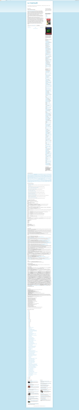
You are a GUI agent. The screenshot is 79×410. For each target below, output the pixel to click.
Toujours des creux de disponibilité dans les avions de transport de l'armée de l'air (48, 118)
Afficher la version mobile (35, 28)
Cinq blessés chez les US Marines (31, 360)
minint (30, 180)
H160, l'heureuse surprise (48, 140)
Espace (48, 175)
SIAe (30, 177)
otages (43, 180)
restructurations (29, 181)
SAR (29, 177)
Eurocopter (51, 175)
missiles (31, 180)
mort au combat (33, 180)
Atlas (43, 174)
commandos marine (36, 178)
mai (28, 324)
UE (39, 177)
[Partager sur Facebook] (38, 25)
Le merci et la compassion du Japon (31, 362)
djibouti (49, 178)
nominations (42, 180)
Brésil (51, 174)
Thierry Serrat (45, 285)
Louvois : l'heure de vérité (30, 331)
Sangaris (33, 177)
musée (36, 180)
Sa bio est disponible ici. (43, 244)
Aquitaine (42, 174)
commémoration (39, 178)
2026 (28, 310)
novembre (29, 320)
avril (28, 325)
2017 (28, 315)
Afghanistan (35, 174)
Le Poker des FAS (47, 120)
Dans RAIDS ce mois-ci (30, 332)
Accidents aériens (32, 174)
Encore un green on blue (30, 375)
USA (40, 177)
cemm (32, 178)
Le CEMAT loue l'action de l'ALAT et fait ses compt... (32, 364)
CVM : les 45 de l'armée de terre (31, 342)
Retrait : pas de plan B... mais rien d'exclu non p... (32, 355)
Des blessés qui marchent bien (31, 339)
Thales (37, 177)
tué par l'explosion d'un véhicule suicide (42, 256)
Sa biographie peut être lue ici (48, 240)
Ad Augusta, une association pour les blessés (32, 340)
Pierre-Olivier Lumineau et (33, 285)
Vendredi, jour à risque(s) (30, 334)
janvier (29, 376)
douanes (51, 178)
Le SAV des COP (29, 357)
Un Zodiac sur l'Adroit (30, 336)
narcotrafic (38, 180)
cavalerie (29, 178)
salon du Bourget (38, 181)
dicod (48, 178)
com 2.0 (33, 178)
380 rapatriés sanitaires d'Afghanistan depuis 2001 (44, 395)
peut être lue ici (48, 238)
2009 (28, 378)
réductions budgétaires (33, 181)
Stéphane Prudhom (38, 285)
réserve (35, 181)
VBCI (43, 177)
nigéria (40, 180)
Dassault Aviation (32, 175)
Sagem (31, 177)
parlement (49, 180)
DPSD (29, 175)
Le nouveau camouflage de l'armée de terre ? (34, 400)
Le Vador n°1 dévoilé (47, 114)
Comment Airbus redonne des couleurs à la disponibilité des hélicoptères (48, 71)
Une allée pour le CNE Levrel (30, 370)
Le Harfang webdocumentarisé (31, 327)
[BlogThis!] (37, 25)
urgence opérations (48, 181)
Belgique (50, 174)
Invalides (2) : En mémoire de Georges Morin (32, 367)
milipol (29, 180)
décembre (29, 319)
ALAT (28, 174)
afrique (49, 177)
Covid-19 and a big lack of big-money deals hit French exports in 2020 (48, 50)
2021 (28, 312)
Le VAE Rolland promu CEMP (48, 137)
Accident (30, 174)
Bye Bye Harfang (29, 349)
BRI (47, 174)
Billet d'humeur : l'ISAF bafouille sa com (31, 347)
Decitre (46, 15)
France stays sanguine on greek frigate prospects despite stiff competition (48, 48)
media (28, 180)
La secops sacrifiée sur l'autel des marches (31, 190)
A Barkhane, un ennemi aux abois (48, 155)
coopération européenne (43, 178)
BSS (48, 174)
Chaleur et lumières (42, 393)
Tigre (38, 177)
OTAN (36, 176)
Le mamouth (32, 3)
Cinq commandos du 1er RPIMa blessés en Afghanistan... (33, 365)
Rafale (48, 176)
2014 (28, 317)
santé (40, 181)
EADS (42, 175)
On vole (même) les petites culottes (43, 399)
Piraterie (42, 176)
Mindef (31, 176)
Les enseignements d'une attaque (31, 184)
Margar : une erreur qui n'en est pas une (31, 352)
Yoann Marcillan (28, 285)
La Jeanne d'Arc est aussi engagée (48, 157)
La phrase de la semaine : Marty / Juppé (31, 359)
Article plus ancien (41, 27)
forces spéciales (40, 179)
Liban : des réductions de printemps (31, 329)
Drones (36, 175)
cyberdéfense (47, 178)
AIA (27, 174)
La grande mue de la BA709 (48, 72)
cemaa (31, 178)
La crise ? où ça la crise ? (30, 345)
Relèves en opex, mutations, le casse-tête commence (48, 151)
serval (41, 181)
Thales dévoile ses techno (30, 344)
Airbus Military (38, 174)
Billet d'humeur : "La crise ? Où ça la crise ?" (32, 350)
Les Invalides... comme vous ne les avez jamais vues (32, 372)
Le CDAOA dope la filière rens (48, 127)
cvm (45, 178)
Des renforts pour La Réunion (30, 337)
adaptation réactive (47, 177)
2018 (28, 314)
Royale (28, 177)
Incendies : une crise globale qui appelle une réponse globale (33, 187)
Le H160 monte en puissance (48, 73)
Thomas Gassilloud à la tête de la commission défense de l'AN (33, 403)
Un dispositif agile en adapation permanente (31, 193)
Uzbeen (42, 177)
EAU (43, 175)
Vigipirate (44, 177)
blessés (28, 178)
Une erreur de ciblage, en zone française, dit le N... (32, 354)
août (28, 322)
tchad (45, 181)
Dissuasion (35, 175)
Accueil (35, 27)
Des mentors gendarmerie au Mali (48, 139)
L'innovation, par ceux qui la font (43, 397)
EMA (44, 175)
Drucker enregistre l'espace (30, 369)
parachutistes (47, 180)
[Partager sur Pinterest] (39, 25)
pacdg (44, 180)
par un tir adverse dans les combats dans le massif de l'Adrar (43, 237)
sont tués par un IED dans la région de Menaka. (46, 259)
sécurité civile (44, 181)
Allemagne (41, 174)
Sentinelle (34, 177)
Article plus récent (29, 27)
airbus (51, 177)
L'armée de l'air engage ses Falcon (48, 160)
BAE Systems (45, 174)
